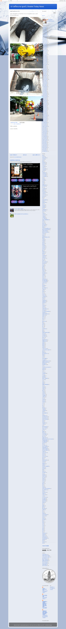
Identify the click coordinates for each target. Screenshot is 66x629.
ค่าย (43, 208)
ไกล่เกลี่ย (43, 180)
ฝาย (43, 327)
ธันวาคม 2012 (44, 125)
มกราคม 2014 (44, 112)
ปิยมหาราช (44, 321)
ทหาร (43, 259)
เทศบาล (43, 270)
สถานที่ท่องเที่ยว (44, 441)
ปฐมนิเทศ (43, 302)
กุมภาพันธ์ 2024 (44, 32)
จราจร (43, 222)
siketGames (44, 533)
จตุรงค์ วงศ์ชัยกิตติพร (45, 219)
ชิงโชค (43, 235)
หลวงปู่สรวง (44, 472)
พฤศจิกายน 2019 (45, 50)
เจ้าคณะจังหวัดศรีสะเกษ (46, 228)
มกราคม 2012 (44, 137)
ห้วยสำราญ (44, 476)
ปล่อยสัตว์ (43, 312)
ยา (42, 370)
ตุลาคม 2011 (44, 141)
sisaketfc (43, 534)
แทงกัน (43, 271)
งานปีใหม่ (43, 217)
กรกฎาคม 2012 (44, 131)
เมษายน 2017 (44, 73)
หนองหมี (43, 468)
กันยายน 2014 (44, 106)
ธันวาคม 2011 (44, 138)
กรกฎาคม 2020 (44, 47)
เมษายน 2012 (44, 133)
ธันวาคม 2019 (44, 49)
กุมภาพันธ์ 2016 (44, 86)
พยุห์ (43, 331)
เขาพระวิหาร (44, 192)
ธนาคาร (43, 276)
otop (43, 528)
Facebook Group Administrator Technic (45, 591)
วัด (42, 414)
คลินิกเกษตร (44, 202)
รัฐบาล (43, 390)
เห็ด (42, 484)
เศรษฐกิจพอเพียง (44, 440)
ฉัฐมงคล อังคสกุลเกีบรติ (45, 229)
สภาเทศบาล (44, 445)
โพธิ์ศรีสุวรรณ (44, 341)
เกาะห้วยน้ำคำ (44, 176)
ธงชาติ (43, 275)
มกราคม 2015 (44, 101)
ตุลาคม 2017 (44, 65)
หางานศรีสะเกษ (52, 588)
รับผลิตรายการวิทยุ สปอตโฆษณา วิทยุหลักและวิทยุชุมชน (45, 604)
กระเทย (43, 156)
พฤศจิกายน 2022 (45, 42)
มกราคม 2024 (44, 33)
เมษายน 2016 (44, 84)
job (42, 520)
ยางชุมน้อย (44, 373)
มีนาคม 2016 (44, 85)
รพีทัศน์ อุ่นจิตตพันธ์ (45, 384)
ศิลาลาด (43, 436)
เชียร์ (43, 238)
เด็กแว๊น (43, 243)
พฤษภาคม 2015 (44, 96)
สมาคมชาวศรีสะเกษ (45, 450)
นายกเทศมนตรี (44, 281)
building (43, 509)
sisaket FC (44, 535)
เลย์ (42, 406)
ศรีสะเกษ (43, 432)
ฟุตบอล (43, 344)
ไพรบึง (43, 342)
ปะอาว (43, 317)
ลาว (43, 404)
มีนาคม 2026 (44, 28)
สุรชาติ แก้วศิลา (44, 565)
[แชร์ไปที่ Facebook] (23, 122)
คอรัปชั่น (43, 207)
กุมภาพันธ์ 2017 (44, 75)
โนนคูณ (43, 289)
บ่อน (43, 290)
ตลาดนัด (43, 245)
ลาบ (43, 403)
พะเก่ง (43, 338)
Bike (43, 507)
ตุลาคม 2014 (44, 105)
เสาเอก (43, 462)
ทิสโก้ (43, 266)
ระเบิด (43, 389)
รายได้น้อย (44, 395)
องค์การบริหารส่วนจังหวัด (46, 488)
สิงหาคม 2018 (44, 58)
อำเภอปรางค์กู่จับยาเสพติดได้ (18, 208)
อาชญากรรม (44, 494)
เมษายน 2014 (44, 110)
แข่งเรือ (43, 193)
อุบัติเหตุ (43, 502)
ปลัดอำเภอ (44, 315)
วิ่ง (42, 425)
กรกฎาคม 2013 (44, 116)
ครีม (43, 197)
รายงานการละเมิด (45, 545)
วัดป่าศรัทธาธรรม (45, 416)
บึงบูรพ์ (43, 297)
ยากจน (43, 372)
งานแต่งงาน (44, 214)
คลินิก (43, 201)
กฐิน (43, 155)
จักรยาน (43, 223)
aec (42, 503)
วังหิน (43, 411)
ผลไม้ (43, 323)
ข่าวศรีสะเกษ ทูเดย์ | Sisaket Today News (27, 6)
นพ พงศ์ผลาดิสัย (44, 280)
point (43, 530)
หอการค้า (43, 477)
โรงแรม (43, 400)
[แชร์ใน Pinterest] (24, 122)
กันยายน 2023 (44, 38)
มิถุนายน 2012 (44, 132)
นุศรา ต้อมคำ (44, 287)
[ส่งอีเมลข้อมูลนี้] (20, 122)
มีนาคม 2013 (44, 121)
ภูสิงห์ (43, 354)
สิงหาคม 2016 (44, 81)
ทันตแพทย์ (43, 263)
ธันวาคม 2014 (44, 102)
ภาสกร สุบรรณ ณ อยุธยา (46, 349)
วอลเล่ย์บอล (44, 410)
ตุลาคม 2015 (44, 90)
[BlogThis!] (21, 122)
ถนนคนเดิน (44, 255)
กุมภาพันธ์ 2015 (44, 100)
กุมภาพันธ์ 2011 (44, 151)
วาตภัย (43, 424)
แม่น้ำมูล (43, 368)
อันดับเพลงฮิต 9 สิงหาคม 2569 (45, 608)
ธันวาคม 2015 (44, 89)
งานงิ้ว (43, 213)
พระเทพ (43, 333)
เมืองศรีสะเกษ (44, 364)
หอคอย (43, 478)
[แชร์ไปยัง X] (22, 122)
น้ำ (42, 284)
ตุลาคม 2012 (44, 127)
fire (42, 510)
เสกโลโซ (43, 461)
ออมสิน (43, 493)
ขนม (43, 181)
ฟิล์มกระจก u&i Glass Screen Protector (45, 598)
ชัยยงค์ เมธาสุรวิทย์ (45, 232)
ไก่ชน (43, 178)
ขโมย (43, 182)
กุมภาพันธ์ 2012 (44, 136)
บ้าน (43, 292)
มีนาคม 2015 (44, 99)
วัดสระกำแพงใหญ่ (45, 419)
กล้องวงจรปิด (44, 157)
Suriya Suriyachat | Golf (45, 589)
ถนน (43, 254)
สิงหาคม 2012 (44, 130)
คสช (43, 203)
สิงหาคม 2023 (44, 39)
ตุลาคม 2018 (44, 55)
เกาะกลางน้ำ (44, 175)
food (43, 512)
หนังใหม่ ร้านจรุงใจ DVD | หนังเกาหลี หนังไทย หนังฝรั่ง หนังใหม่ (45, 613)
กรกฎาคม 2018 (44, 59)
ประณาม (43, 307)
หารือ (43, 482)
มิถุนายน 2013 (44, 117)
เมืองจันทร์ (43, 363)
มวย (43, 357)
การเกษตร (43, 166)
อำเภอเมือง (44, 498)
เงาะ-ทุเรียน (44, 218)
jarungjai (43, 519)
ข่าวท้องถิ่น (44, 188)
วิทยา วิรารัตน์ (44, 427)
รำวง (43, 398)
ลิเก (42, 405)
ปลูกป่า (43, 316)
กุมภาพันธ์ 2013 (44, 122)
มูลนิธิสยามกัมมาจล (45, 362)
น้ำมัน (43, 286)
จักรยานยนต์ (44, 224)
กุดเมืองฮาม (44, 172)
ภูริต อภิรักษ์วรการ (45, 353)
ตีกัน (43, 250)
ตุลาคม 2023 (44, 37)
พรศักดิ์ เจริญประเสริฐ (45, 332)
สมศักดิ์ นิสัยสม (44, 447)
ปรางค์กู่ (43, 310)
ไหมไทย (43, 487)
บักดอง (43, 291)
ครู (42, 198)
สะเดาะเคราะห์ (44, 456)
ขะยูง (43, 183)
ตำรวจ (43, 249)
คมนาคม (43, 196)
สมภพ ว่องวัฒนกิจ (45, 446)
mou (43, 524)
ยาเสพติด (43, 375)
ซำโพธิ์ (43, 240)
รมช (43, 385)
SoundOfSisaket (45, 538)
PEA (43, 529)
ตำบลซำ (43, 248)
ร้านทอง (43, 393)
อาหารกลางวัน (44, 497)
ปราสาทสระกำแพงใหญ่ (46, 311)
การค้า (43, 167)
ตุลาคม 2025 (44, 29)
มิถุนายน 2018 (44, 60)
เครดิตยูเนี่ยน (44, 209)
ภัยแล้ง (43, 347)
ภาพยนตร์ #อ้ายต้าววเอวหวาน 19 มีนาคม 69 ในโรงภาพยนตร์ (45, 616)
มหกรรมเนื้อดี (44, 358)
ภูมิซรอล (43, 352)
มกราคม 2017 (44, 76)
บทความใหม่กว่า (13, 154)
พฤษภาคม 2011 (44, 147)
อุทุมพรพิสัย (44, 499)
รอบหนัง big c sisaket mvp (15, 160)
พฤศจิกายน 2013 (45, 115)
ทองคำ (43, 260)
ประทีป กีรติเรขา (44, 554)
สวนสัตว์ (43, 451)
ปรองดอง (43, 305)
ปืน (42, 322)
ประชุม (43, 306)
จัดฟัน (43, 227)
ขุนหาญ (43, 191)
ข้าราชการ (44, 186)
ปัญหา (43, 318)
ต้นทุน (43, 244)
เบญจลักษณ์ (44, 300)
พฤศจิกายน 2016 (45, 79)
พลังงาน (43, 337)
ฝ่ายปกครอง (44, 328)
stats (43, 540)
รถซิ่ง (43, 383)
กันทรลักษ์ (43, 162)
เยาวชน (43, 379)
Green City (44, 515)
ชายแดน (43, 233)
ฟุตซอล (43, 343)
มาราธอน (43, 359)
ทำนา (43, 264)
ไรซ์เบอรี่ (43, 401)
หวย (43, 473)
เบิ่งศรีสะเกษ (44, 301)
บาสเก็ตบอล (44, 296)
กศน (43, 160)
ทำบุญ (43, 265)
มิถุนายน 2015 (44, 95)
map (43, 523)
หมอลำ (43, 471)
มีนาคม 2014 (44, 111)
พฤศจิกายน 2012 (45, 126)
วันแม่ (43, 420)
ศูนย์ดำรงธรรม (44, 437)
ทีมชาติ (43, 269)
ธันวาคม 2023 (44, 34)
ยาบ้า (43, 374)
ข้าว (43, 187)
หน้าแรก (25, 154)
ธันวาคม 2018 (44, 53)
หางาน (43, 481)
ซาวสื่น (43, 239)
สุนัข (43, 458)
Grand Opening (44, 514)
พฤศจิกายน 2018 (45, 54)
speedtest (43, 539)
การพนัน (43, 170)
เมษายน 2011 (44, 148)
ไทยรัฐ (43, 274)
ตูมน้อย (43, 253)
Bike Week (44, 508)
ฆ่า (42, 212)
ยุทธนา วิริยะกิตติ (45, 378)
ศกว (43, 430)
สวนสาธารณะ (44, 452)
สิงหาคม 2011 (44, 143)
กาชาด (43, 165)
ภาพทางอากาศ (44, 348)
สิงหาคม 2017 (44, 68)
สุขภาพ (43, 457)
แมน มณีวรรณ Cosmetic (46, 367)
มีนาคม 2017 (44, 74)
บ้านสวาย (43, 295)
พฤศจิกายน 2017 (45, 64)
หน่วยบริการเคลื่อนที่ (45, 466)
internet (43, 518)
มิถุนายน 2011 (44, 146)
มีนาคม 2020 (44, 48)
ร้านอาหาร (44, 394)
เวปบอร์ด (51, 589)
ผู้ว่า (43, 326)
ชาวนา (43, 234)
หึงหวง (43, 483)
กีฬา (43, 171)
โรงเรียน (43, 399)
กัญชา (43, 161)
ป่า (42, 320)
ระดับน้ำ (43, 388)
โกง (42, 177)
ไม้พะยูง (43, 369)
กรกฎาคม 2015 (44, 94)
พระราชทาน (44, 336)
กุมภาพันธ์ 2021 (44, 44)
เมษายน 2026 (44, 27)
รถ (42, 380)
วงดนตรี (43, 409)
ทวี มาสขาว (44, 258)
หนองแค (43, 467)
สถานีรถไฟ (44, 442)
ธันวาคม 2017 (44, 63)
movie (43, 525)
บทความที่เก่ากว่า (36, 154)
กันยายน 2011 (44, 142)
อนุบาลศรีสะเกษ (44, 489)
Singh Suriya (50, 19)
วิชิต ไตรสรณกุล (44, 426)
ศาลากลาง (44, 435)
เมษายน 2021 (44, 43)
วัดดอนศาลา (44, 415)
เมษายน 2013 (44, 120)
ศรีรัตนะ (43, 431)
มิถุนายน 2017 (44, 70)
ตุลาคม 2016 (44, 80)
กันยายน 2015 (44, 91)
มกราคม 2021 (44, 45)
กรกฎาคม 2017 (44, 69)
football (43, 513)
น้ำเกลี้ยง (43, 285)
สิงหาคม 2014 (44, 107)
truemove (43, 541)
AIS (42, 504)
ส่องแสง (43, 455)
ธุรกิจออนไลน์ (44, 279)
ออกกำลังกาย (44, 492)
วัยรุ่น (43, 421)
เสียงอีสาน (43, 463)
